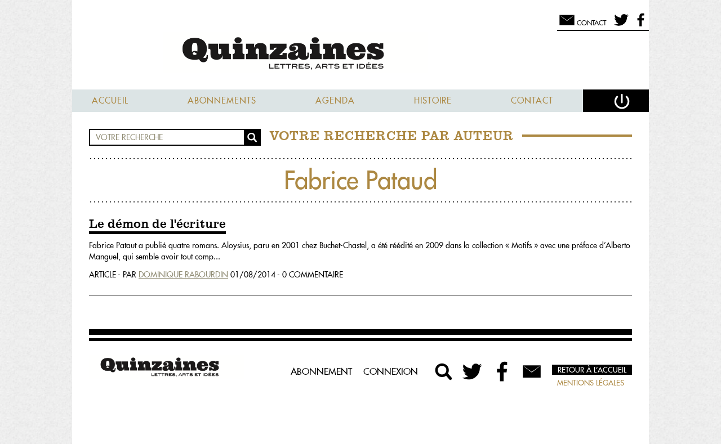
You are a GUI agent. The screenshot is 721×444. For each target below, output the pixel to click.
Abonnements (222, 100)
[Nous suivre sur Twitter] (619, 24)
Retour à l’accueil (592, 369)
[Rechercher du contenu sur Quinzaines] (444, 371)
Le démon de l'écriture (157, 224)
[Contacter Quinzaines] (532, 371)
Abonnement (321, 371)
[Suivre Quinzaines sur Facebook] (502, 371)
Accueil (110, 100)
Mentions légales (590, 382)
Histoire (433, 100)
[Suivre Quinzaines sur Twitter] (473, 371)
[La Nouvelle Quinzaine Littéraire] (360, 54)
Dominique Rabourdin (183, 275)
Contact (532, 100)
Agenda (335, 100)
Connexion (390, 371)
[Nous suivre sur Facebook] (639, 24)
